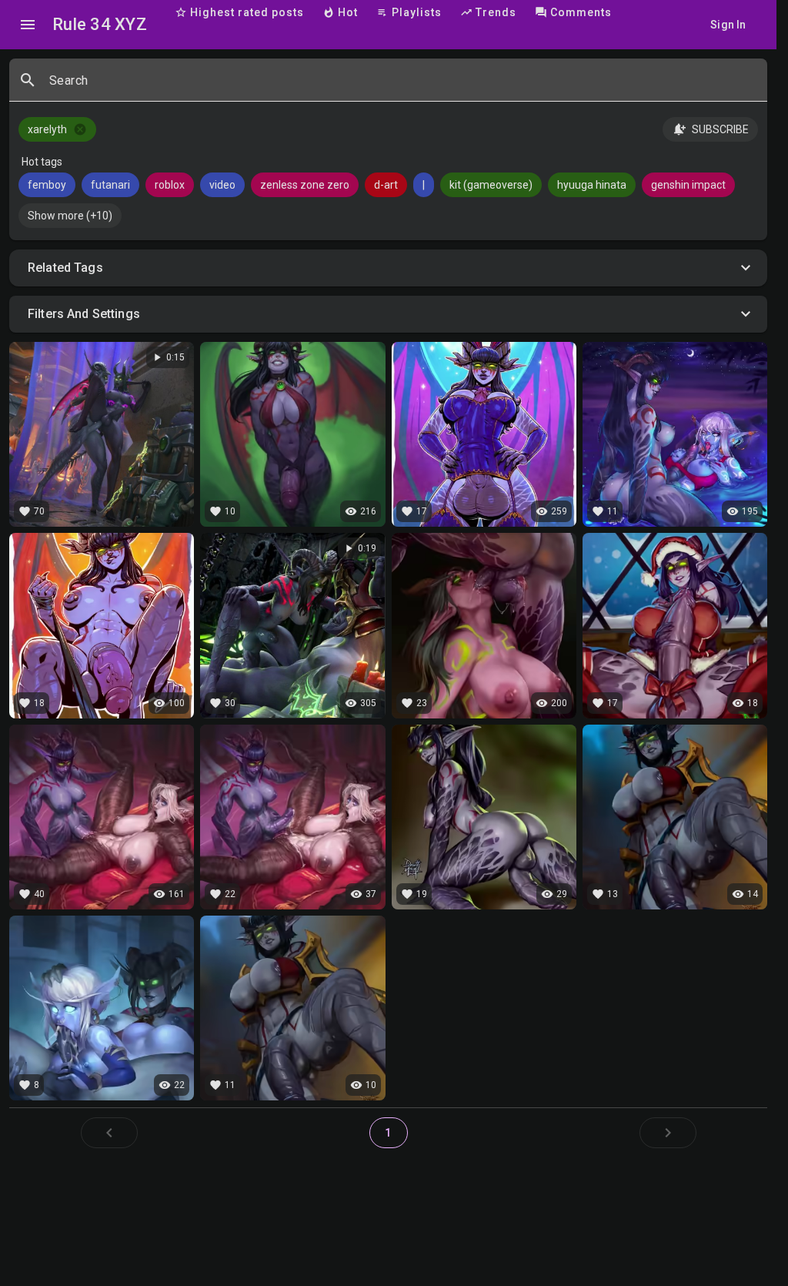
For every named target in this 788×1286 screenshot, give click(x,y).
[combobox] (402, 86)
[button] (388, 267)
